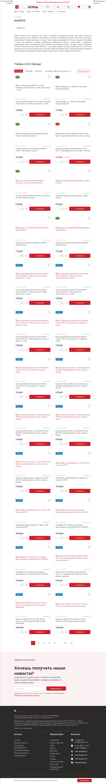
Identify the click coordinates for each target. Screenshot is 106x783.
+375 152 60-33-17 (81, 751)
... (60, 643)
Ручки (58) (28, 71)
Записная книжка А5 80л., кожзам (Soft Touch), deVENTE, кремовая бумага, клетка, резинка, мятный (32, 480)
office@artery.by (81, 763)
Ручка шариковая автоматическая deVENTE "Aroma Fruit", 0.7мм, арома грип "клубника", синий (72, 339)
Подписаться (55, 688)
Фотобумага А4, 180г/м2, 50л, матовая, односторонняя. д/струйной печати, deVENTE (72, 526)
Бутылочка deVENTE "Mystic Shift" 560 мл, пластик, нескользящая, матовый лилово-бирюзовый (31, 621)
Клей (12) (38, 71)
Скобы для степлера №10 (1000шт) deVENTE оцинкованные (31, 244)
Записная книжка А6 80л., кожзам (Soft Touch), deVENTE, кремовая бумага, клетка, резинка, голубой (32, 433)
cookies (55, 780)
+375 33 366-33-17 (81, 759)
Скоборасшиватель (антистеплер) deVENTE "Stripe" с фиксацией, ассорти (31, 150)
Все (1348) (18, 71)
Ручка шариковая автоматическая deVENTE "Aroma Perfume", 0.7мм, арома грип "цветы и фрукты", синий (32, 339)
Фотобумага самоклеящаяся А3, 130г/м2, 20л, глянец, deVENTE (72, 479)
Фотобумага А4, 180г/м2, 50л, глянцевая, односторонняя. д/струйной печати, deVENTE (32, 573)
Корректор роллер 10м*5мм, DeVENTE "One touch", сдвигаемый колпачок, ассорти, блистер (73, 150)
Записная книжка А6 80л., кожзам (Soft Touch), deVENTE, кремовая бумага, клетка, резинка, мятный (72, 386)
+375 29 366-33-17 (81, 755)
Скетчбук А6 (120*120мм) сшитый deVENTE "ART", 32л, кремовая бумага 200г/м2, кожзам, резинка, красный (72, 574)
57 (65, 643)
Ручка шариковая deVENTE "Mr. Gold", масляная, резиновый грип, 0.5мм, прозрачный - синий (33, 103)
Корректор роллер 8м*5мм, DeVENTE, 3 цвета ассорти (72, 197)
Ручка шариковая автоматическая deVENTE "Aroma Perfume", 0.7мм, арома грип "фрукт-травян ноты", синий (32, 292)
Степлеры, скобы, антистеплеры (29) (58, 71)
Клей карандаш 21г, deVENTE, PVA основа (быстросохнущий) (70, 103)
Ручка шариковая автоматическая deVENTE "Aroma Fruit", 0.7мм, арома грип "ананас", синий (31, 386)
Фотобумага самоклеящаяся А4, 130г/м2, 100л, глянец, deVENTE (32, 526)
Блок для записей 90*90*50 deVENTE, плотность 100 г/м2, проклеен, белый (33, 197)
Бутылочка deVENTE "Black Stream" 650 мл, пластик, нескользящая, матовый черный (71, 620)
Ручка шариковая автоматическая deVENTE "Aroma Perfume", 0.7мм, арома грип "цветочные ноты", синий (71, 292)
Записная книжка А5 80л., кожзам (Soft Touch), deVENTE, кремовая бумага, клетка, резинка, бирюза (72, 433)
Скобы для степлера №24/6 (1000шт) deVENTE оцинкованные (72, 244)
